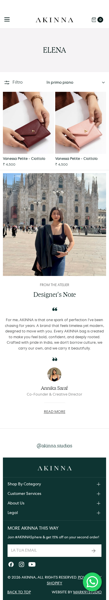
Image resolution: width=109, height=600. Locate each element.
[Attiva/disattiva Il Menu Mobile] (10, 19)
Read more (54, 412)
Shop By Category (24, 484)
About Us (16, 503)
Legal (13, 513)
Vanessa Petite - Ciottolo (24, 159)
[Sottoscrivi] (94, 550)
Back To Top (19, 592)
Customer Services (24, 494)
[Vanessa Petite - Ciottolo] (28, 123)
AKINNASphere (29, 537)
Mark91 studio (87, 592)
